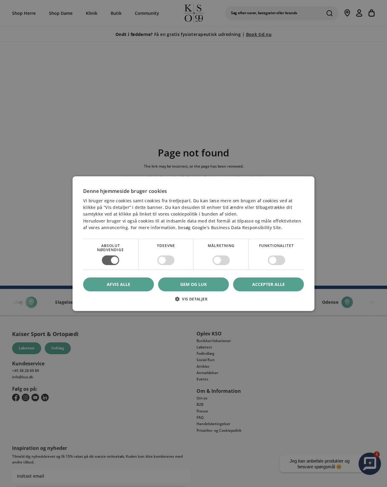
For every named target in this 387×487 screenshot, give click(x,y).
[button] (193, 301)
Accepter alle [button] (268, 284)
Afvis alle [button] (118, 284)
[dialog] (193, 243)
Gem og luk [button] (193, 284)
